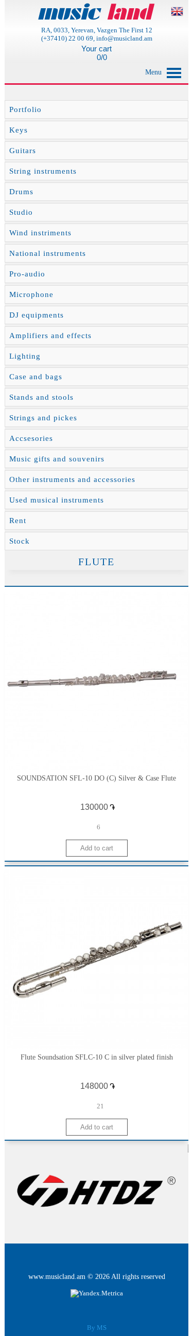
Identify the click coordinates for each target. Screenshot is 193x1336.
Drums (21, 192)
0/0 (101, 57)
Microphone (31, 294)
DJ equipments (36, 315)
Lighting (25, 356)
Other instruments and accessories (72, 479)
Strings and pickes (43, 418)
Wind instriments (40, 233)
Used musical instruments (56, 500)
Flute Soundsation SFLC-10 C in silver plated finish (97, 1057)
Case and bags (35, 377)
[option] (96, 1190)
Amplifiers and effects (50, 335)
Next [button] (174, 1190)
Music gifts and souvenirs (56, 459)
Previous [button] (18, 1190)
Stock (19, 541)
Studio (21, 212)
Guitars (22, 150)
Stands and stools (41, 397)
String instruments (43, 171)
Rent (17, 520)
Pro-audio (27, 274)
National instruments (47, 253)
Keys (18, 130)
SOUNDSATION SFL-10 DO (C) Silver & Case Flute (96, 778)
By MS (97, 1327)
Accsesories (31, 438)
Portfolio (25, 109)
